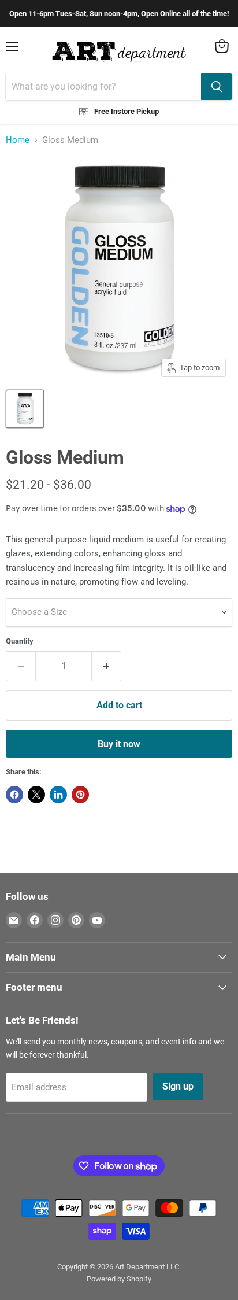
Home (17, 140)
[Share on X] (36, 794)
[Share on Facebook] (14, 794)
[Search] (216, 86)
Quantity (20, 641)
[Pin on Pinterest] (80, 794)
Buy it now (119, 743)
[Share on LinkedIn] (58, 794)
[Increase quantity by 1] (106, 666)
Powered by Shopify (119, 1279)
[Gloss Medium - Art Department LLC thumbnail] (24, 408)
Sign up (178, 1086)
